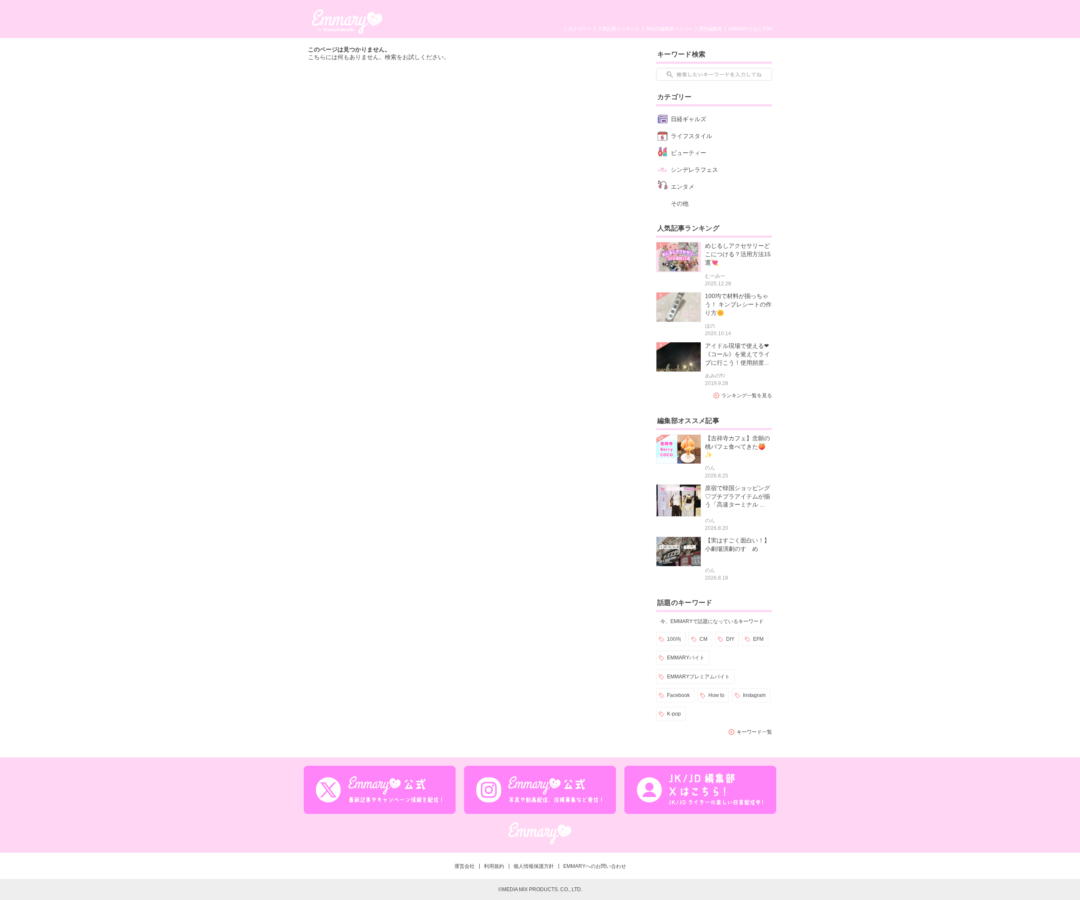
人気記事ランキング (619, 28)
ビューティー (688, 152)
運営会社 (464, 866)
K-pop (674, 714)
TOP (767, 28)
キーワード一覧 (754, 732)
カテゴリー (579, 28)
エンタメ (682, 186)
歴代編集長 (710, 28)
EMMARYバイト (686, 658)
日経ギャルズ (688, 119)
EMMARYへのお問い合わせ (594, 866)
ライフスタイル (691, 136)
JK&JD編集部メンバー (669, 28)
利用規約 (494, 866)
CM (703, 639)
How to (716, 695)
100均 (674, 639)
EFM (758, 639)
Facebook (678, 695)
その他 (679, 203)
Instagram (754, 695)
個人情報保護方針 (533, 866)
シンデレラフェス (694, 169)
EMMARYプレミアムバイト (698, 677)
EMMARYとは (743, 28)
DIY (730, 639)
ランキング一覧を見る (746, 395)
